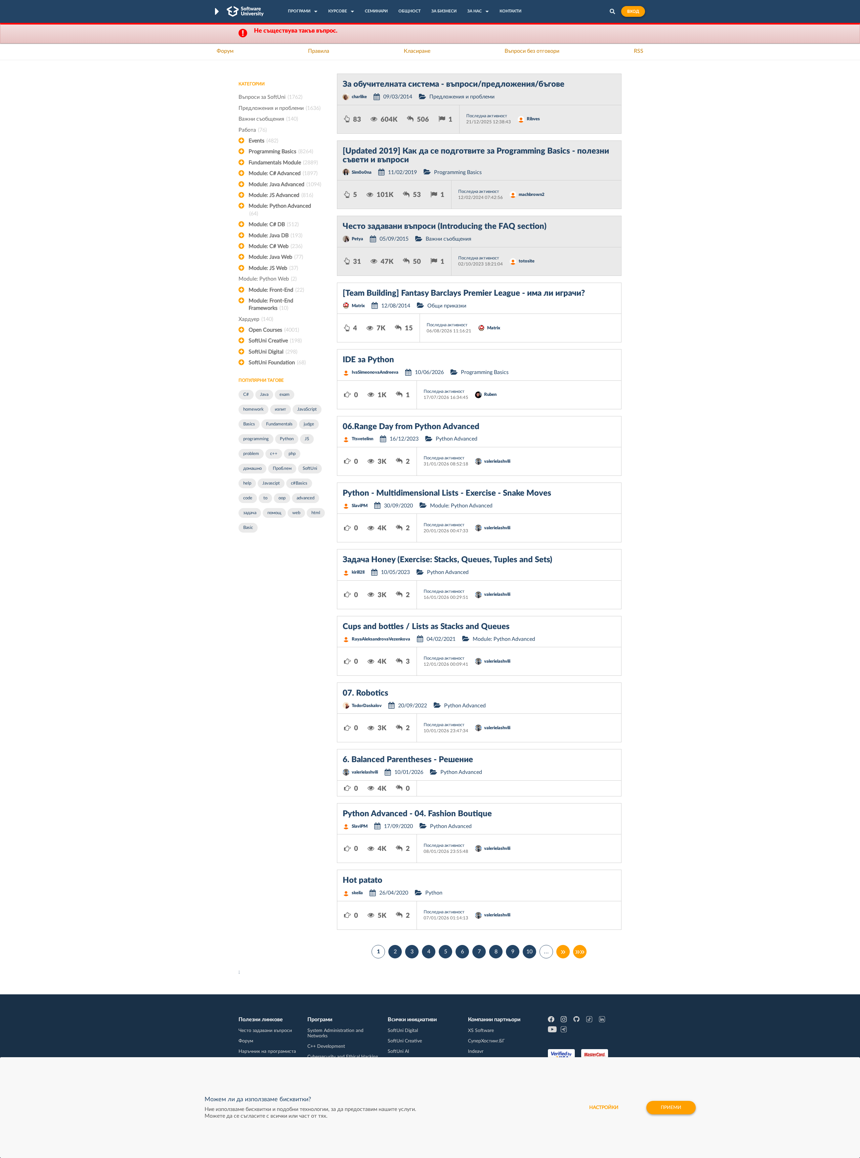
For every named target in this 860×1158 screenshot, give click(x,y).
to (265, 498)
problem (251, 454)
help (247, 483)
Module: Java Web (276, 257)
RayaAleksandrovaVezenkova (381, 639)
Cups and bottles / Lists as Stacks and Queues (426, 627)
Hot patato (362, 880)
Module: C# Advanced (283, 173)
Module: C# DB (274, 224)
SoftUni (310, 468)
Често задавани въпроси (265, 1030)
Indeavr (475, 1051)
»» (580, 951)
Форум (225, 51)
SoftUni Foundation (277, 362)
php (292, 454)
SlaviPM (360, 506)
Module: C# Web (275, 246)
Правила (318, 51)
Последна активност (486, 116)
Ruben (490, 394)
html (315, 513)
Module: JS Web (273, 268)
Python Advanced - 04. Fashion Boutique (417, 814)
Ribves (533, 119)
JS (307, 439)
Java (264, 394)
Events (263, 140)
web (296, 513)
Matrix (358, 306)
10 (529, 951)
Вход (633, 11)
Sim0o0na (362, 172)
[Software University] (245, 11)
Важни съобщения (268, 119)
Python (287, 439)
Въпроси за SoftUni (270, 97)
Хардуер (256, 319)
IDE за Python (368, 360)
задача (249, 513)
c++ (273, 454)
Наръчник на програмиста (267, 1051)
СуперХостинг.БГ (486, 1041)
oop (282, 498)
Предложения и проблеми (279, 108)
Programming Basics (281, 151)
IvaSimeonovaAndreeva (375, 372)
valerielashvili (497, 461)
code (247, 498)
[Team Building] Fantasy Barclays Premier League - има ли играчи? (464, 293)
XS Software (481, 1030)
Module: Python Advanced (280, 209)
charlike (359, 97)
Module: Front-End (276, 290)
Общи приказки (446, 305)
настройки (603, 1107)
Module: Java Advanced (285, 184)
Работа (253, 130)
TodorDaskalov (367, 706)
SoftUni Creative (275, 340)
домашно (252, 468)
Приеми (671, 1107)
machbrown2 (532, 195)
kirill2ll (358, 572)
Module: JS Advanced (281, 195)
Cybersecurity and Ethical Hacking (342, 1056)
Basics (249, 424)
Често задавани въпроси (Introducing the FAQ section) (445, 226)
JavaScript (307, 409)
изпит (280, 409)
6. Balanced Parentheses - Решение (408, 760)
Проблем (282, 468)
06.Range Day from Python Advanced (411, 427)
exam (285, 394)
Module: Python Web (268, 279)
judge (309, 424)
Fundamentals (279, 424)
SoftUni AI (398, 1051)
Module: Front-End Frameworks (271, 304)
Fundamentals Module (283, 162)
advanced (305, 498)
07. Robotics (365, 693)
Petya (357, 239)
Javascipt (271, 483)
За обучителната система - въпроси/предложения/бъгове (453, 84)
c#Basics (299, 483)
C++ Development (326, 1046)
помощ (274, 513)
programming (256, 439)
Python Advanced (456, 439)
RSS (638, 51)
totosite (526, 261)
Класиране (417, 51)
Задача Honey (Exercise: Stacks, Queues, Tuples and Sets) (447, 560)
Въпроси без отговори (532, 51)
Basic (248, 528)
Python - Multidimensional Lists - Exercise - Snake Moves (447, 493)
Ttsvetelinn (362, 439)
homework (253, 409)
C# (246, 394)
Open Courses (274, 330)
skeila (357, 893)
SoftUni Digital (273, 352)
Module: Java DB (275, 235)
